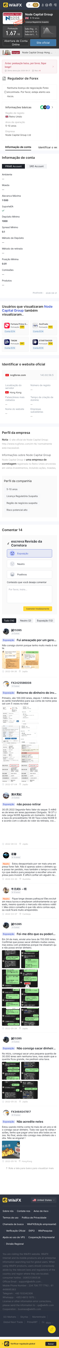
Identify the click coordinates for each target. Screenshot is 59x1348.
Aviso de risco (41, 1211)
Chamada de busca (13, 1224)
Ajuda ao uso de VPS (14, 1237)
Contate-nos (23, 1211)
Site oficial (43, 42)
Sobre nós (8, 1211)
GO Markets (9, 1316)
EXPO (32, 1230)
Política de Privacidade (34, 1217)
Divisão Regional (15, 1243)
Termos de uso (10, 1217)
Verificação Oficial (15, 1230)
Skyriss (24, 1316)
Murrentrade (39, 1316)
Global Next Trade (13, 1322)
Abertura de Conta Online (16, 42)
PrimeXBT (32, 1322)
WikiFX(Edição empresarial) (41, 1224)
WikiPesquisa (45, 1230)
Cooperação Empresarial (41, 1237)
